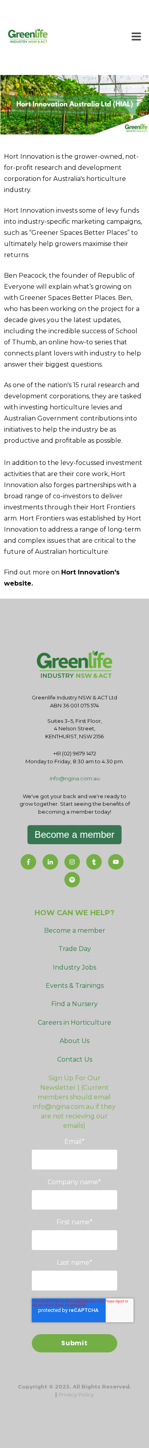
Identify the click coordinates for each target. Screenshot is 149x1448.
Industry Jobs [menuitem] (74, 967)
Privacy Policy (76, 1394)
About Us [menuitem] (74, 1041)
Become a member (74, 834)
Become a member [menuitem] (74, 930)
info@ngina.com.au (75, 778)
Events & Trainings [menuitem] (75, 985)
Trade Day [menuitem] (74, 949)
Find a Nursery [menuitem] (74, 1004)
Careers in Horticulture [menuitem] (74, 1022)
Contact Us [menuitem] (74, 1059)
